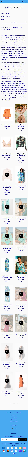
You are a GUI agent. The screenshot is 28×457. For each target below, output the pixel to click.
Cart (25, 2)
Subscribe (22, 439)
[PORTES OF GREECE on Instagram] (15, 428)
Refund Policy (14, 419)
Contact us (14, 415)
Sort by (3, 19)
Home (2, 13)
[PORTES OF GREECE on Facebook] (12, 428)
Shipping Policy (14, 421)
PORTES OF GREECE (14, 7)
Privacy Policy (14, 417)
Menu (4, 2)
